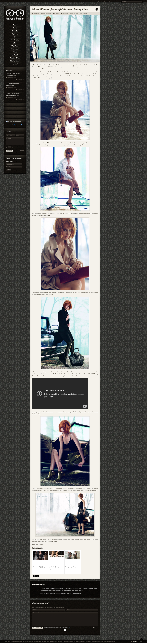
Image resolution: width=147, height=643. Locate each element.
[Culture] (15, 42)
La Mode (71, 13)
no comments (21, 79)
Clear (22, 150)
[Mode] (15, 51)
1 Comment (57, 13)
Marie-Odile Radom (46, 13)
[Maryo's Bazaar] (15, 20)
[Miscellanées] (15, 48)
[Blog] (15, 27)
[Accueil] (15, 24)
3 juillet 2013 (36, 13)
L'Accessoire (65, 13)
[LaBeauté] (15, 54)
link (106, 1)
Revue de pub (86, 13)
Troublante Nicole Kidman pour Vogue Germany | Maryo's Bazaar (63, 593)
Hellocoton (19, 124)
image (100, 1)
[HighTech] (15, 45)
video (117, 1)
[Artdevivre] (15, 39)
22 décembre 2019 (12, 87)
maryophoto (12, 124)
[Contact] (15, 63)
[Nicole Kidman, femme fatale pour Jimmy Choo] (65, 62)
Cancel (96, 627)
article (94, 1)
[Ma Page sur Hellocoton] (13, 121)
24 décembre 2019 (12, 77)
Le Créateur (76, 13)
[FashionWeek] (15, 57)
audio (111, 1)
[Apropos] (15, 33)
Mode (81, 13)
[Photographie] (15, 60)
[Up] (141, 640)
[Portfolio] (15, 30)
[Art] (15, 36)
